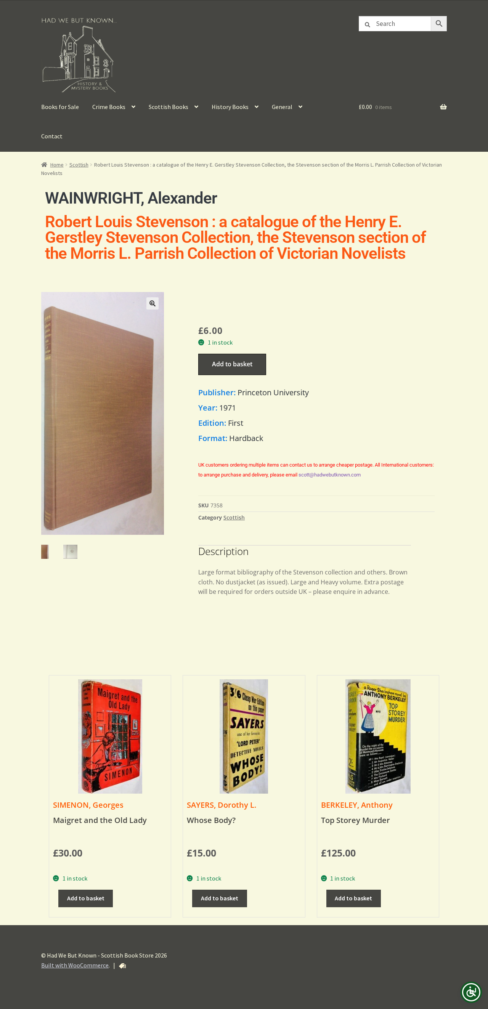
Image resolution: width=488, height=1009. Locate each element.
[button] (152, 303)
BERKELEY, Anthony (357, 805)
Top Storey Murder (355, 820)
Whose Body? (211, 820)
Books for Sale (60, 107)
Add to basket (232, 364)
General (282, 107)
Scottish (78, 164)
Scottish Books (168, 107)
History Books (230, 107)
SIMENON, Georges (88, 805)
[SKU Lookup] (122, 966)
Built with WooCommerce (75, 965)
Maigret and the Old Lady (100, 820)
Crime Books (108, 107)
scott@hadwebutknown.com (330, 475)
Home (57, 164)
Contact (52, 136)
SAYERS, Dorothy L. (221, 805)
